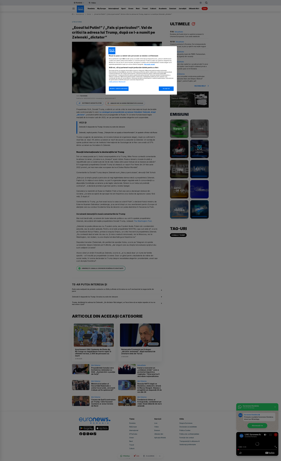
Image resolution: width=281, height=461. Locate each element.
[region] (141, 70)
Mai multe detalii (149, 64)
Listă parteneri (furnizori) (117, 82)
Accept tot (166, 88)
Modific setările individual (118, 88)
